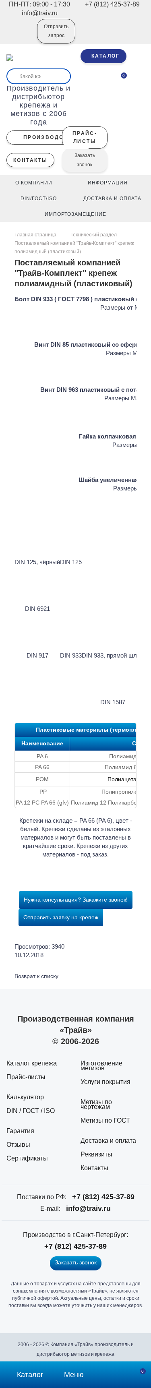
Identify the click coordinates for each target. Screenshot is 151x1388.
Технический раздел (93, 235)
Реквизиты (96, 1154)
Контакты (94, 1168)
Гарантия (20, 1130)
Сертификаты (27, 1158)
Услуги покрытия (105, 1081)
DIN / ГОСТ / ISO (30, 1110)
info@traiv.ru (88, 1208)
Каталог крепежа (31, 1063)
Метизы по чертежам (96, 1104)
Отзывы (18, 1144)
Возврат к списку (36, 976)
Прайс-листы (26, 1077)
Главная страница (36, 235)
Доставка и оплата (108, 1140)
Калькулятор (25, 1097)
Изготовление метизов (101, 1066)
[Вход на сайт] (20, 36)
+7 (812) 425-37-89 (103, 1197)
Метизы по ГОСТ (105, 1120)
